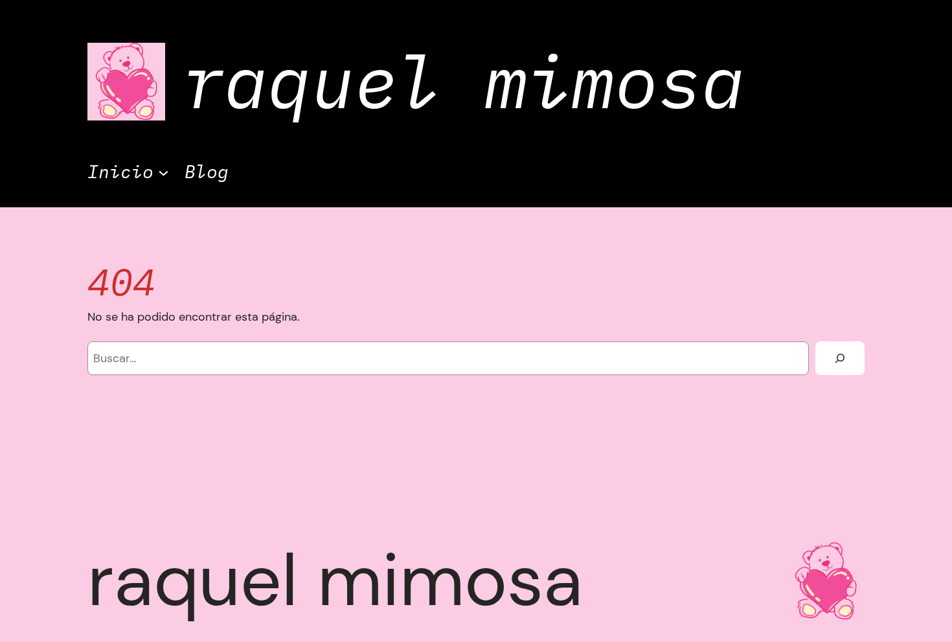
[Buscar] (840, 358)
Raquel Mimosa (463, 81)
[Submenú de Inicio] (163, 172)
